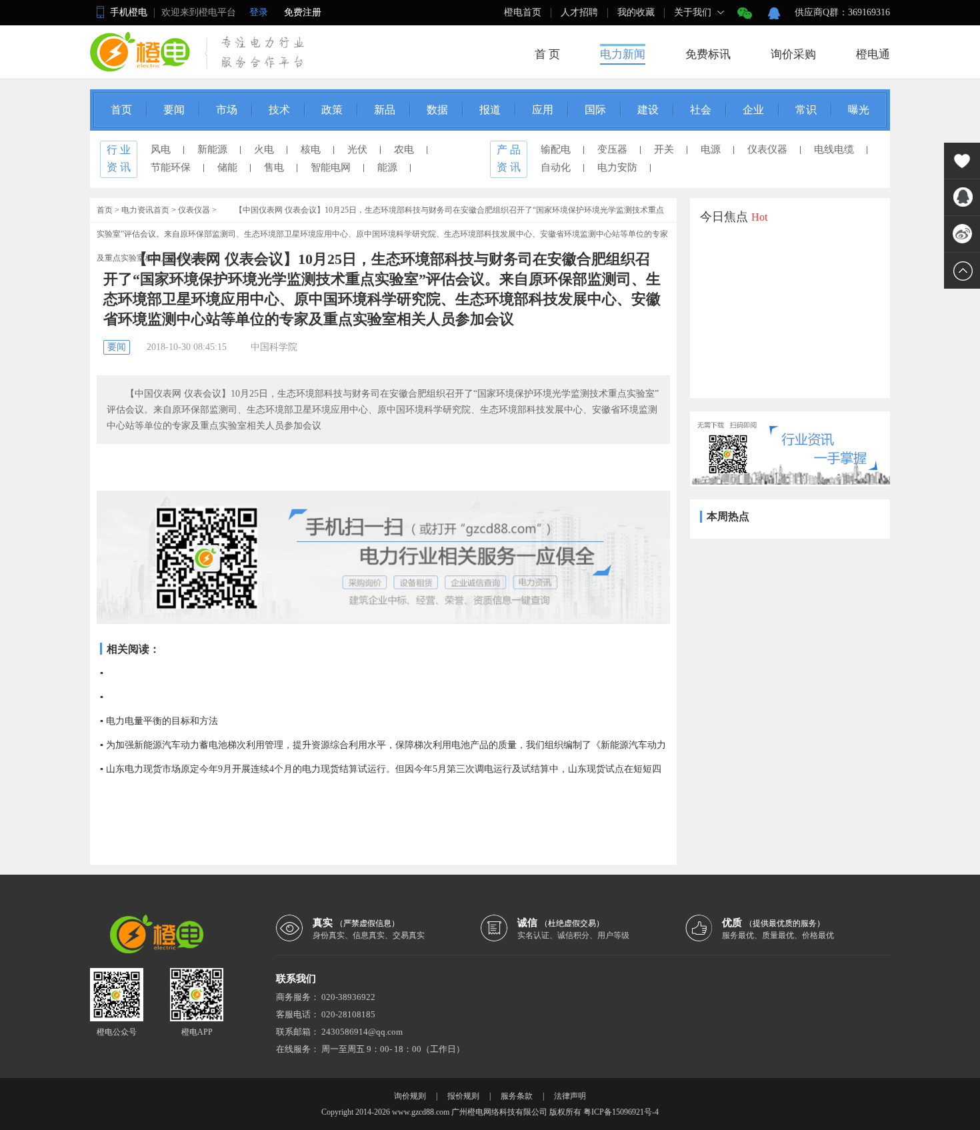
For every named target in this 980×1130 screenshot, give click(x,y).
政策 (332, 109)
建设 (648, 109)
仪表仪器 (767, 149)
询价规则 (410, 1096)
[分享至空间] (962, 197)
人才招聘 (579, 12)
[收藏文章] (962, 161)
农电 (404, 149)
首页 (121, 109)
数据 (437, 109)
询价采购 (793, 54)
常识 (806, 109)
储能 (227, 167)
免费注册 (302, 12)
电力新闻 (622, 54)
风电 (161, 149)
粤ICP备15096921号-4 (621, 1112)
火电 (264, 149)
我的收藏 (636, 12)
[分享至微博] (962, 234)
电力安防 (617, 167)
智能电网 (331, 167)
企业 (753, 109)
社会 (700, 109)
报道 (490, 109)
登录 (258, 12)
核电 (311, 149)
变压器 (612, 149)
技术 (279, 109)
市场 (226, 109)
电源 (711, 149)
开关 (664, 149)
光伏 (357, 149)
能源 (387, 167)
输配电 (556, 149)
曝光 (858, 109)
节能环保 (171, 167)
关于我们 (692, 12)
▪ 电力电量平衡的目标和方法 (159, 721)
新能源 (212, 149)
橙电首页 (522, 12)
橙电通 (873, 54)
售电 (274, 167)
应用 (542, 109)
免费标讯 (708, 54)
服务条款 (517, 1096)
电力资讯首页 (145, 210)
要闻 (174, 109)
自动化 (556, 167)
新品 (384, 109)
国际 (595, 109)
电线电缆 (834, 149)
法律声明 (570, 1096)
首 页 (547, 54)
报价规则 (463, 1096)
